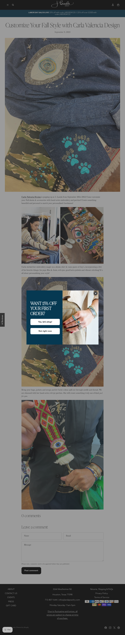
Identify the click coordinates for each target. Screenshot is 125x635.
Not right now (45, 331)
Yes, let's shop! (45, 321)
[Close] (96, 293)
